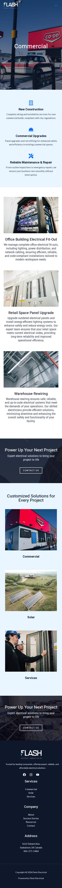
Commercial (31, 556)
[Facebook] (24, 774)
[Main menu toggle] (56, 5)
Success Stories (31, 818)
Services (31, 678)
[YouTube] (37, 774)
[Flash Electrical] (10, 5)
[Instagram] (31, 774)
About (31, 814)
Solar (31, 617)
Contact (31, 825)
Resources (31, 822)
